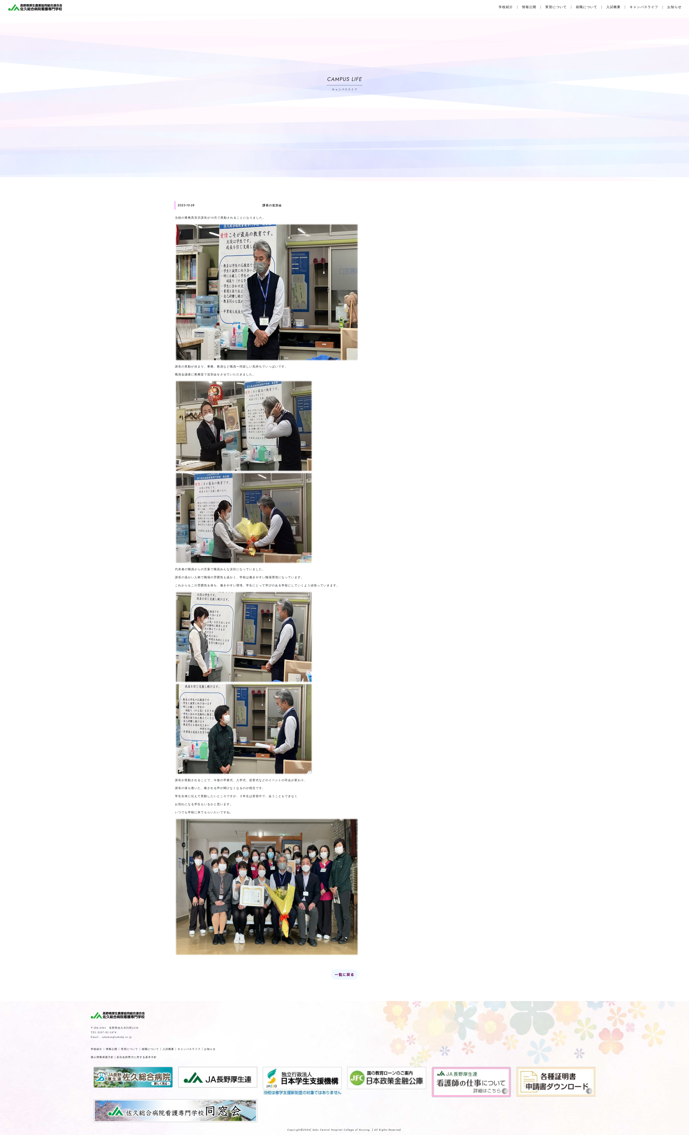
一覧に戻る (344, 974)
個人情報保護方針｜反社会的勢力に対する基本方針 (124, 1057)
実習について (556, 7)
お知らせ (674, 7)
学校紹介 (506, 7)
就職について (586, 7)
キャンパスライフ (644, 7)
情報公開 (529, 7)
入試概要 (613, 7)
